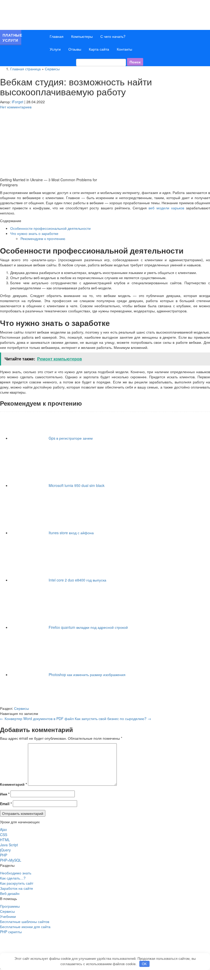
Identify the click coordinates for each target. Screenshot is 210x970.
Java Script (9, 844)
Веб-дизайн (9, 893)
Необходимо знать (15, 872)
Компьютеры (82, 36)
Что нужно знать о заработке (34, 233)
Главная (57, 36)
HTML (5, 839)
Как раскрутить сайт (16, 883)
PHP (3, 855)
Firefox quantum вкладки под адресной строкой (88, 627)
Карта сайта (99, 49)
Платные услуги (12, 37)
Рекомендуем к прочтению (42, 238)
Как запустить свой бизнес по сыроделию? (113, 718)
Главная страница (25, 68)
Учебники (8, 916)
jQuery (5, 849)
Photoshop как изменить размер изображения (87, 674)
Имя (4, 793)
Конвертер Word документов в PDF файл (37, 718)
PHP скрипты (11, 931)
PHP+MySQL (10, 860)
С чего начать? (112, 36)
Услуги (55, 49)
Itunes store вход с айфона (71, 532)
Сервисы (52, 68)
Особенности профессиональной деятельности (50, 228)
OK (144, 963)
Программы (10, 906)
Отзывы (74, 49)
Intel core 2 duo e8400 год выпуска (77, 580)
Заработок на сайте (16, 888)
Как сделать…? (13, 878)
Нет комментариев (16, 106)
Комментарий (13, 784)
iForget (17, 101)
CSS (3, 834)
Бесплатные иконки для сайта (25, 926)
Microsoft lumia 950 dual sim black (76, 485)
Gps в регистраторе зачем (71, 438)
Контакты (124, 49)
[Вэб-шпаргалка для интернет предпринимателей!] (53, 14)
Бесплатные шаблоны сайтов (24, 921)
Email (6, 803)
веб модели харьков (166, 207)
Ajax (3, 829)
